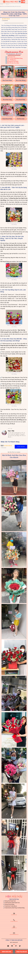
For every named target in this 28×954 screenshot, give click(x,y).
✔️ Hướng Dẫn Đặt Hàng (9, 904)
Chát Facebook (21, 951)
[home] (10, 1)
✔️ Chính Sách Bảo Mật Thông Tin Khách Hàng (14, 907)
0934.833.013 (6, 951)
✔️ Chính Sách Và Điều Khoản (10, 906)
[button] (19, 1)
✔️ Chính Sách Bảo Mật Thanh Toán (12, 902)
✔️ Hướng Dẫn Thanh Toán (10, 901)
